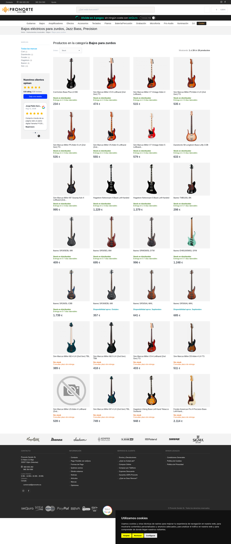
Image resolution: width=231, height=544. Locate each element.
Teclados (96, 23)
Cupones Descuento (127, 471)
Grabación (141, 23)
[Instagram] (221, 2)
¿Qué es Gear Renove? (128, 478)
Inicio (23, 32)
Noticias (74, 475)
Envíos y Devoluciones (127, 457)
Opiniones (75, 485)
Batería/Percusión (123, 23)
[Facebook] (225, 2)
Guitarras (31, 23)
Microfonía (155, 23)
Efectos (70, 23)
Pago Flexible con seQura (81, 461)
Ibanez (25, 63)
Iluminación (182, 23)
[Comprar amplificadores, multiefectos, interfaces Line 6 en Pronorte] (127, 439)
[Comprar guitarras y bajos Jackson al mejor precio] (80, 439)
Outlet (201, 23)
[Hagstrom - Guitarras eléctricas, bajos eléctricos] (33, 439)
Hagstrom (26, 60)
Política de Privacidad (175, 464)
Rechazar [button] (138, 536)
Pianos (108, 23)
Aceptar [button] (126, 536)
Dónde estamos (77, 471)
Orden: (55, 50)
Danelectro (27, 54)
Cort (24, 52)
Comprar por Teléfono (127, 468)
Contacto (9, 2)
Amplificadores (56, 23)
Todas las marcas (29, 49)
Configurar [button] (150, 536)
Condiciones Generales (176, 457)
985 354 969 (40, 2)
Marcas (74, 482)
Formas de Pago (77, 464)
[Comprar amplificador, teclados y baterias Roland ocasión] (151, 439)
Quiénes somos (77, 468)
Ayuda (53, 2)
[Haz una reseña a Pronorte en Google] (107, 510)
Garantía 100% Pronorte (128, 475)
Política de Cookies (174, 461)
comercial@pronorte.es (32, 485)
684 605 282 (24, 2)
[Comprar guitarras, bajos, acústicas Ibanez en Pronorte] (56, 439)
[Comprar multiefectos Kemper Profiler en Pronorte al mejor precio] (104, 439)
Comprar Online (125, 464)
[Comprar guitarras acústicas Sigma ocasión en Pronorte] (198, 439)
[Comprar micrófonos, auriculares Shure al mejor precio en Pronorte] (174, 439)
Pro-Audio (168, 23)
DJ (193, 23)
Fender (25, 57)
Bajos (42, 23)
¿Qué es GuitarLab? (127, 461)
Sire (24, 66)
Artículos (74, 478)
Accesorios (83, 23)
